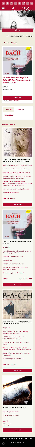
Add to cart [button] (17, 430)
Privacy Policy (13, 439)
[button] (3, 444)
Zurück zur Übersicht (9, 43)
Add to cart (17, 97)
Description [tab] (8, 109)
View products (17, 204)
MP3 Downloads (14, 100)
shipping (7, 425)
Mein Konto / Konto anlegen (15, 36)
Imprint (5, 439)
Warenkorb (29, 36)
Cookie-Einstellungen (25, 439)
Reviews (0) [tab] (20, 109)
